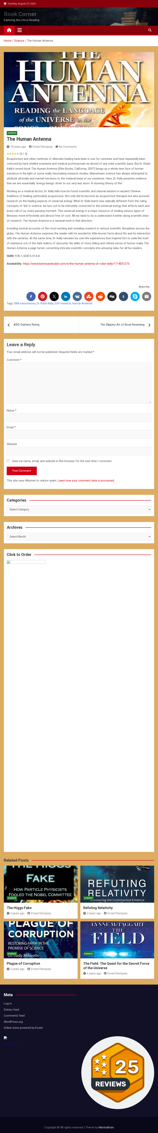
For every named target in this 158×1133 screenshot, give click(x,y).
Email (11, 427)
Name (11, 410)
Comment (14, 360)
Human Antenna (82, 303)
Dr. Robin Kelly (45, 303)
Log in (8, 1003)
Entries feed (11, 1009)
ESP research (63, 303)
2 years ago (17, 913)
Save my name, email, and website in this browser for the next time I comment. (62, 461)
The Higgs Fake (19, 908)
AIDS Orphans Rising (26, 324)
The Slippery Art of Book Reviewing (122, 324)
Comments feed (14, 1015)
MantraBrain (106, 1127)
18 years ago (18, 146)
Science (12, 133)
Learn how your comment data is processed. (86, 480)
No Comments (68, 146)
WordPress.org (13, 1022)
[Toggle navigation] (19, 30)
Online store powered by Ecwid (23, 1027)
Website (12, 444)
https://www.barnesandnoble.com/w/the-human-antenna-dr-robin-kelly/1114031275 (76, 263)
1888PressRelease (11, 1044)
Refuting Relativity (98, 908)
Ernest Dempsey (43, 146)
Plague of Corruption (23, 963)
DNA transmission (25, 303)
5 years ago (17, 969)
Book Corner (20, 14)
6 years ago (94, 973)
